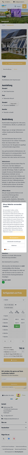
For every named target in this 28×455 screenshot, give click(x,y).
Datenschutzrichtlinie (18, 231)
